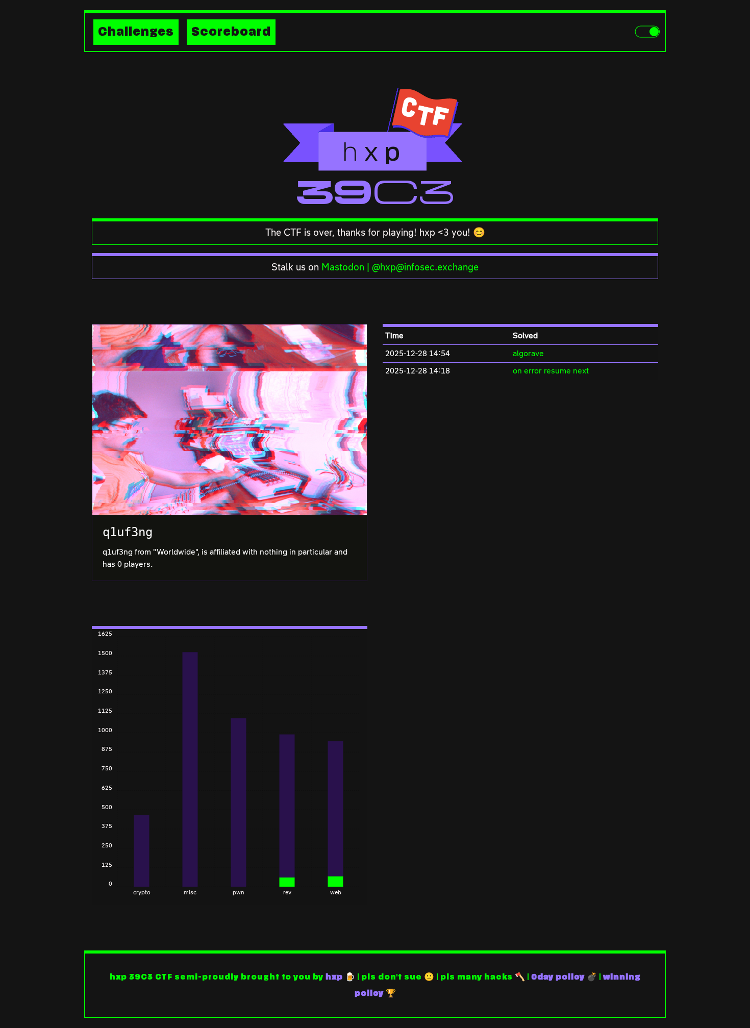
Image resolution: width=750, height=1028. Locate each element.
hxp (334, 977)
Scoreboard (231, 32)
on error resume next (551, 370)
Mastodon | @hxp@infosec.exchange (400, 267)
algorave (528, 353)
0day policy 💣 (564, 977)
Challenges (136, 32)
